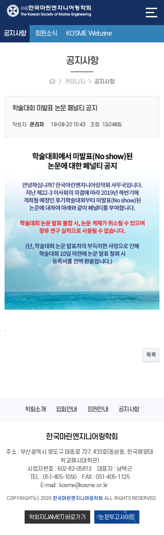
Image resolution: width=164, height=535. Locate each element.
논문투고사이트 (117, 517)
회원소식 (46, 33)
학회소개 (35, 409)
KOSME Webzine (89, 33)
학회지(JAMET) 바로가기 (57, 517)
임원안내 (97, 409)
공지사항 (15, 33)
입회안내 (66, 409)
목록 (151, 354)
